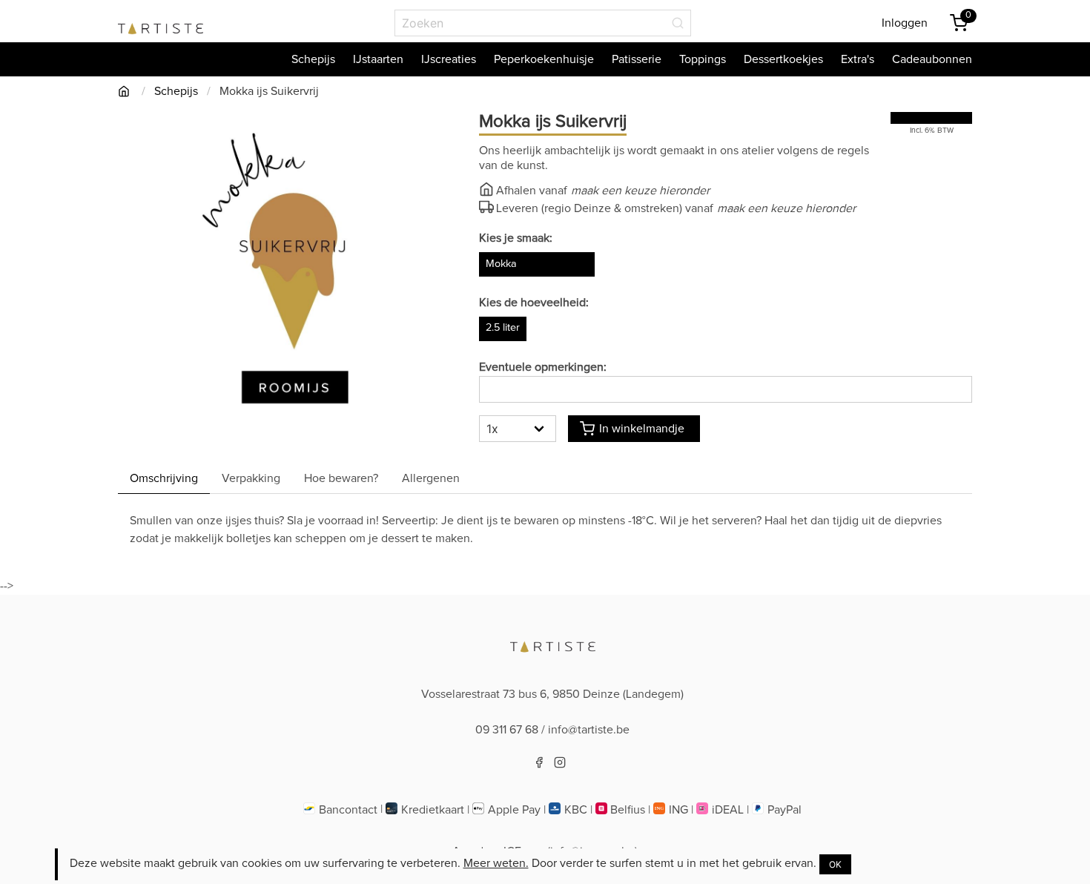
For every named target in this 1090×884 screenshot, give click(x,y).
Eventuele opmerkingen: (543, 367)
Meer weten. (496, 863)
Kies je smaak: (515, 238)
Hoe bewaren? (341, 478)
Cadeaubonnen (932, 59)
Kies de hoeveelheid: (534, 303)
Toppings (702, 59)
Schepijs (313, 59)
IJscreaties (448, 59)
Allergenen (431, 478)
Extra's (857, 59)
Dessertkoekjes (783, 59)
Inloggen (905, 23)
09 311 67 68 (506, 730)
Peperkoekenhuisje (544, 59)
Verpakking (251, 478)
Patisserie (636, 59)
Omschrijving (164, 478)
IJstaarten (378, 59)
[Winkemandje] (958, 23)
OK (835, 864)
